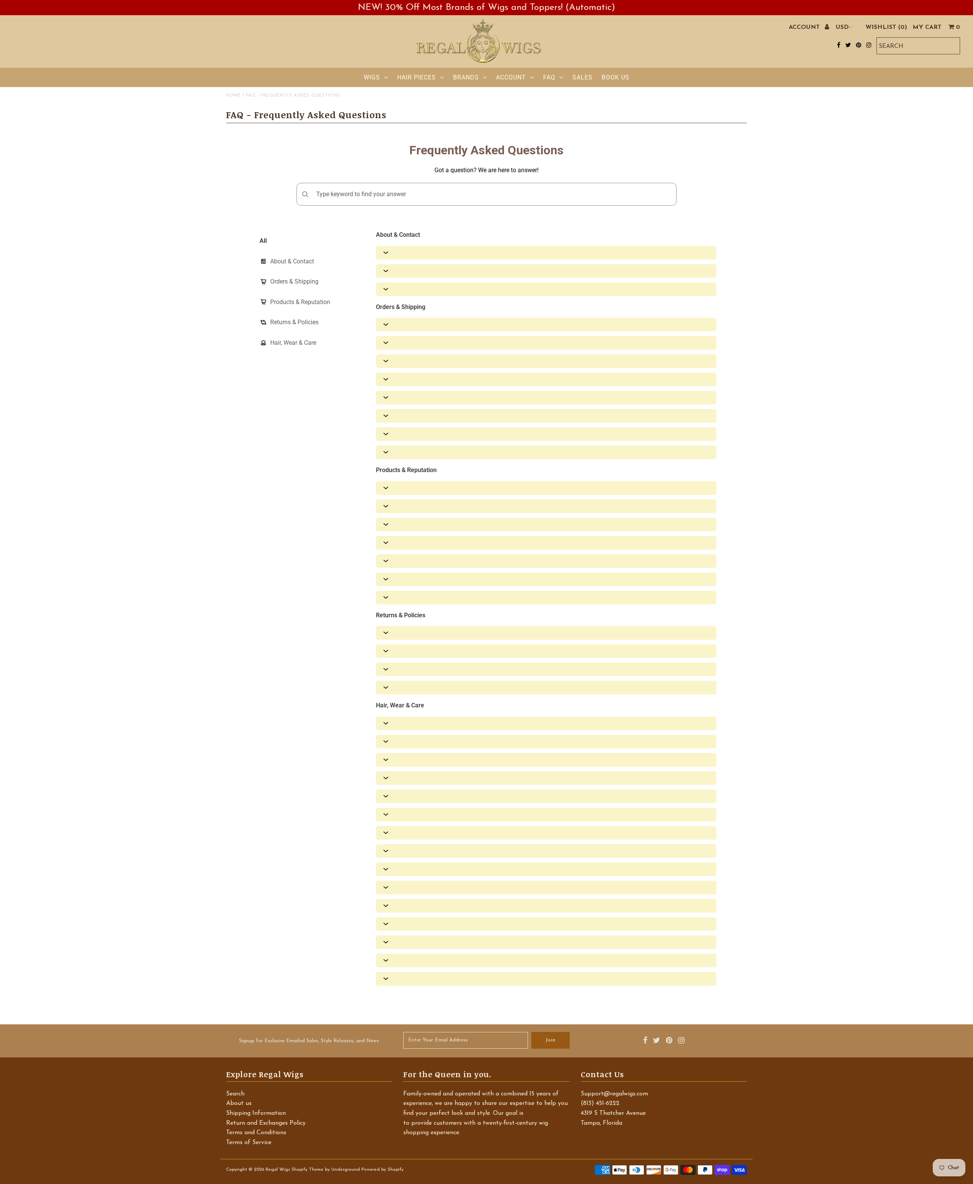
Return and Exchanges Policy (266, 1123)
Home (233, 96)
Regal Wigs (278, 1169)
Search (235, 1094)
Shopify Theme (307, 1169)
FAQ (549, 77)
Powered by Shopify (382, 1169)
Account (511, 77)
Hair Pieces (416, 77)
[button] (546, 253)
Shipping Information (256, 1113)
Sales (582, 77)
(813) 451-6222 (600, 1103)
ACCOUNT (805, 27)
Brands (466, 77)
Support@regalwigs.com (614, 1094)
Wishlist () (886, 27)
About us (239, 1103)
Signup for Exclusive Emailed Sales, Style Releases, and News (309, 1040)
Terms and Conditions (256, 1133)
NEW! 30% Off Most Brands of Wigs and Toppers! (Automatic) (486, 7)
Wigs (372, 77)
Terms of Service (248, 1143)
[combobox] (918, 45)
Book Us (615, 77)
